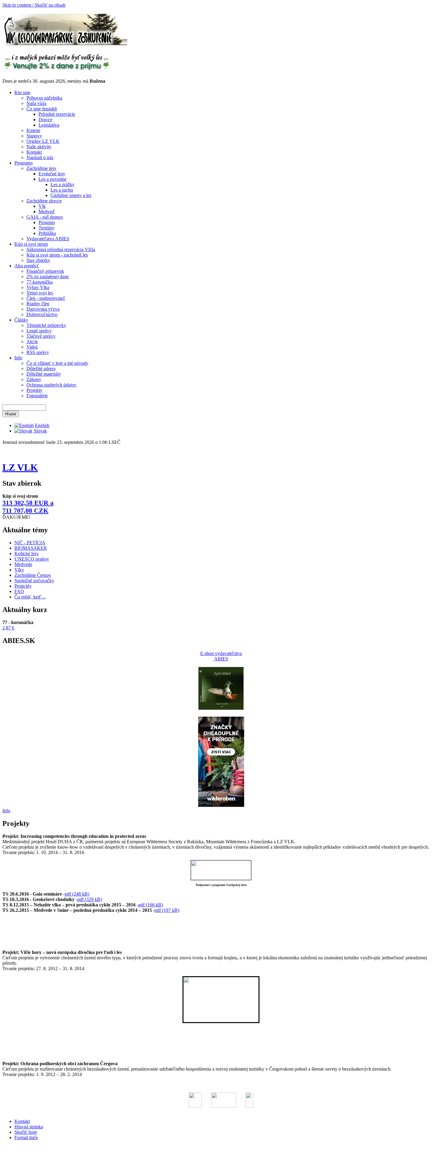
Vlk (42, 206)
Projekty (34, 390)
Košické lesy (26, 553)
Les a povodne (52, 179)
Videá (32, 346)
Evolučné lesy (51, 173)
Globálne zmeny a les (71, 195)
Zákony (33, 379)
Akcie (32, 341)
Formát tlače (26, 1137)
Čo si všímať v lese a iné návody (57, 363)
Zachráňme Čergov (32, 575)
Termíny (46, 227)
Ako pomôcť (26, 265)
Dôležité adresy (41, 368)
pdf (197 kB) (167, 910)
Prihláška (47, 233)
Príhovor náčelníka (44, 97)
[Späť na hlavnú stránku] (64, 44)
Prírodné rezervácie (56, 114)
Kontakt (34, 152)
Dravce (45, 119)
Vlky (19, 569)
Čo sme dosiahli (41, 108)
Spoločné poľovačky (34, 580)
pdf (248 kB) (77, 893)
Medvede (23, 564)
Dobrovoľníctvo (41, 314)
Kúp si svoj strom (31, 244)
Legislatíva (48, 125)
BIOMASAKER (30, 548)
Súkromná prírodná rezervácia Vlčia (60, 249)
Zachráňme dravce (44, 200)
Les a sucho (62, 189)
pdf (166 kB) (150, 904)
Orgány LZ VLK (43, 141)
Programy (23, 162)
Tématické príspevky (46, 325)
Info (18, 357)
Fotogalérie (37, 395)
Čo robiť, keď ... (30, 596)
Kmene (33, 130)
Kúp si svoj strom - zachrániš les (57, 254)
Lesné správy (39, 330)
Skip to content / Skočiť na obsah (34, 5)
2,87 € (8, 627)
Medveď (46, 211)
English (42, 425)
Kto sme (22, 92)
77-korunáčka (39, 281)
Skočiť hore (25, 1132)
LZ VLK (20, 467)
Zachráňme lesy (41, 168)
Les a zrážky (63, 184)
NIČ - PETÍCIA (29, 542)
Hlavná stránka (28, 1126)
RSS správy (37, 352)
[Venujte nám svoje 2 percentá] (56, 69)
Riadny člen (37, 303)
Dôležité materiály (43, 374)
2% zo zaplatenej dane (47, 276)
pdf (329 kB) (89, 899)
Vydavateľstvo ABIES (47, 238)
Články (21, 319)
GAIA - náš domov (44, 217)
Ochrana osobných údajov (51, 384)
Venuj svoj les (39, 292)
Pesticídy (23, 586)
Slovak (40, 430)
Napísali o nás (39, 157)
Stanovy (34, 135)
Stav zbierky (38, 260)
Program (46, 222)
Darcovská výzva (43, 309)
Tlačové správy (41, 336)
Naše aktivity (38, 146)
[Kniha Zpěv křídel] (221, 708)
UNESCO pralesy (31, 558)
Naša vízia (36, 103)
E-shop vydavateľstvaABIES (221, 656)
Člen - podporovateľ (45, 298)
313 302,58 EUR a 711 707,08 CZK (28, 506)
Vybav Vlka (37, 287)
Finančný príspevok (45, 271)
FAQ (19, 591)
